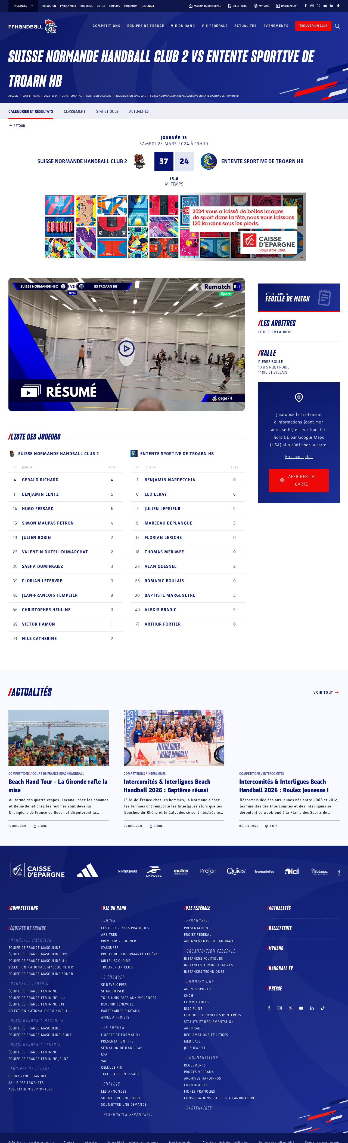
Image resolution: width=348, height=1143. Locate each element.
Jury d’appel (195, 1048)
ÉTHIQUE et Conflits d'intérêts (212, 1015)
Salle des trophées (26, 1083)
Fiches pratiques (199, 1091)
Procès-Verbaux (199, 1072)
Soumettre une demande (124, 1105)
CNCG (188, 996)
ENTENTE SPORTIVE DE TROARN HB (262, 161)
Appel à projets (115, 1017)
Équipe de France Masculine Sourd (40, 974)
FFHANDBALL (199, 921)
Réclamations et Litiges (206, 1035)
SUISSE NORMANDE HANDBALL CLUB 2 (82, 161)
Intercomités (273, 774)
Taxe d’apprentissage (120, 1074)
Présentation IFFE (117, 1041)
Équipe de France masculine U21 (38, 954)
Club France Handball (29, 1076)
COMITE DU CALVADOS (98, 95)
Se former (114, 1027)
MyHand (276, 948)
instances (20, 6)
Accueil (13, 95)
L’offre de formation (121, 1035)
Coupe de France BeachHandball (58, 774)
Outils (101, 6)
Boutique (86, 6)
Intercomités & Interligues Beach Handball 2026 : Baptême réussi (167, 786)
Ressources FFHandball (129, 1114)
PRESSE (275, 989)
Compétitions (106, 26)
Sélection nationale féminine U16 (39, 1011)
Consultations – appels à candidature (219, 1098)
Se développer (114, 985)
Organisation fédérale (211, 951)
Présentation (196, 928)
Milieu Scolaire (115, 961)
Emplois (114, 6)
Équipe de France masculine (34, 948)
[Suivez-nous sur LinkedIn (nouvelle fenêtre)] (331, 5)
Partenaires (68, 6)
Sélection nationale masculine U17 (41, 967)
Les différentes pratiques (125, 928)
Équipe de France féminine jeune (38, 1059)
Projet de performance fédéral (130, 954)
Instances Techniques (204, 972)
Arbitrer (109, 935)
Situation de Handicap (121, 1048)
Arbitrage (193, 1028)
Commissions (200, 982)
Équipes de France (145, 26)
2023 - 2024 (50, 95)
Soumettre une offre (121, 1098)
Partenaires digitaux (120, 1011)
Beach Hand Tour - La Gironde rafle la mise (57, 786)
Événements (275, 26)
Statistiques (107, 111)
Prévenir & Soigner (118, 941)
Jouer (110, 921)
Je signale (148, 6)
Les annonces (113, 1091)
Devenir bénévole (117, 1004)
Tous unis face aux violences (129, 998)
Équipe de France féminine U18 (36, 1004)
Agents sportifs (199, 989)
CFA (104, 1054)
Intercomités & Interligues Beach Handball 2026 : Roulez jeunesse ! (284, 786)
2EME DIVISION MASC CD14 (131, 95)
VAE (104, 1061)
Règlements (195, 1065)
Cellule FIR (111, 1067)
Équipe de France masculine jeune (40, 1035)
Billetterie (280, 928)
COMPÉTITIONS (196, 1002)
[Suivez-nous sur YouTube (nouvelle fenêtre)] (325, 5)
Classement (74, 111)
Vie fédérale (215, 26)
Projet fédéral (198, 935)
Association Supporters (30, 1089)
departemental (72, 95)
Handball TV (281, 968)
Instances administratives (208, 965)
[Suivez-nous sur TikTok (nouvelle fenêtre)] (338, 5)
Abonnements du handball (209, 941)
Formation (49, 6)
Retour (19, 125)
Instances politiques (203, 959)
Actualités (245, 26)
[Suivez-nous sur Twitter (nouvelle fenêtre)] (318, 5)
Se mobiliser (112, 991)
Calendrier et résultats (30, 111)
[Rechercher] (337, 26)
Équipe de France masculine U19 (38, 961)
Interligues (157, 774)
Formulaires (196, 1085)
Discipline (193, 1009)
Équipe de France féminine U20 (36, 998)
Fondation (131, 6)
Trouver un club (117, 967)
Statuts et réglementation (209, 1022)
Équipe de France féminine (32, 991)
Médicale (192, 1041)
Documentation (202, 1058)
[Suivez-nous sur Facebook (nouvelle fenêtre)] (305, 5)
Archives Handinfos (202, 1078)
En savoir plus (299, 456)
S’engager (114, 977)
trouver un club (313, 26)
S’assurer (110, 948)
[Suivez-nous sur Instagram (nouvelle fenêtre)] (312, 5)
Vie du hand (183, 26)
